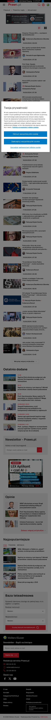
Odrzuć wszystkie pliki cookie (25, 134)
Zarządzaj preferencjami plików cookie (25, 147)
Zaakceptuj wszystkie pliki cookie (25, 141)
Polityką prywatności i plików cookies (25, 127)
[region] (25, 126)
